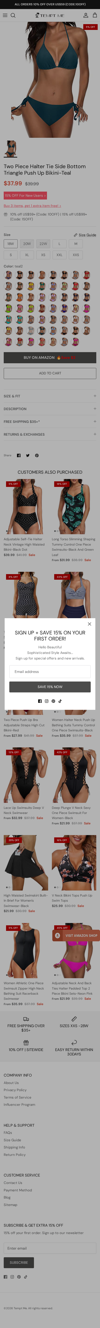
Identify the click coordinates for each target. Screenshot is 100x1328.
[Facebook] (40, 701)
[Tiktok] (60, 701)
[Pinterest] (53, 701)
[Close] (89, 624)
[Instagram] (46, 701)
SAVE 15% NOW (50, 687)
